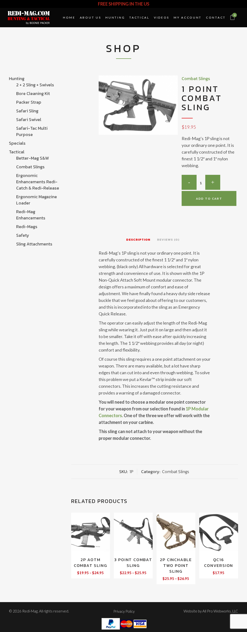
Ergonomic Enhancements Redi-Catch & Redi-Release (37, 181)
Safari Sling (27, 111)
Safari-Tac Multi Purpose (32, 131)
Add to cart (209, 198)
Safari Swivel (28, 119)
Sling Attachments (34, 244)
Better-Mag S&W (32, 158)
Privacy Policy (124, 611)
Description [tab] (138, 239)
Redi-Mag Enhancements (30, 214)
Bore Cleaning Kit (33, 93)
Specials (17, 143)
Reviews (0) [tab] (168, 239)
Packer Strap (28, 102)
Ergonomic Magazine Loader (36, 199)
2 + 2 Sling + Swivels (35, 85)
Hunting (16, 78)
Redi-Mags (26, 226)
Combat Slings (30, 166)
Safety (22, 235)
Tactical (16, 152)
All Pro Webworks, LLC (220, 611)
